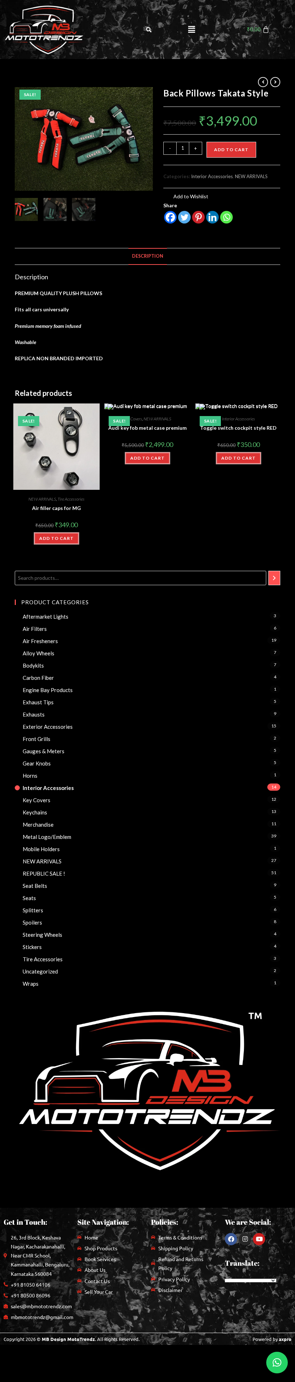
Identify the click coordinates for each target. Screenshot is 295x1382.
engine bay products (48, 690)
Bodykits (33, 665)
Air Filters (35, 628)
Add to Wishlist (190, 196)
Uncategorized (40, 971)
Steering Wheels (42, 934)
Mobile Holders (41, 849)
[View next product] (275, 82)
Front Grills (36, 739)
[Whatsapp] (226, 217)
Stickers (32, 947)
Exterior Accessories (48, 726)
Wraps (30, 983)
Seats (29, 898)
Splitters (33, 910)
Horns (30, 775)
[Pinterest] (198, 217)
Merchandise (38, 824)
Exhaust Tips (38, 702)
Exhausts (34, 714)
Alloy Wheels (38, 653)
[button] (192, 29)
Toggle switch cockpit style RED (238, 428)
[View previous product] (263, 82)
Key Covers (132, 418)
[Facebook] (170, 217)
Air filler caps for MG (56, 508)
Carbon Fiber (38, 677)
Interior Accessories (212, 176)
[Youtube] (259, 1239)
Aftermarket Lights (45, 616)
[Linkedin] (212, 217)
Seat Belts (35, 885)
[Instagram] (245, 1239)
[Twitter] (184, 217)
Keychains (35, 812)
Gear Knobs (37, 763)
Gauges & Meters (43, 751)
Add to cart (231, 149)
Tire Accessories (71, 499)
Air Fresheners (40, 641)
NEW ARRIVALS (251, 176)
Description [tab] (147, 256)
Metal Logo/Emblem (47, 837)
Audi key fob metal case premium (147, 428)
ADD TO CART (56, 538)
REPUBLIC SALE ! (44, 873)
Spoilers (32, 922)
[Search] (274, 578)
